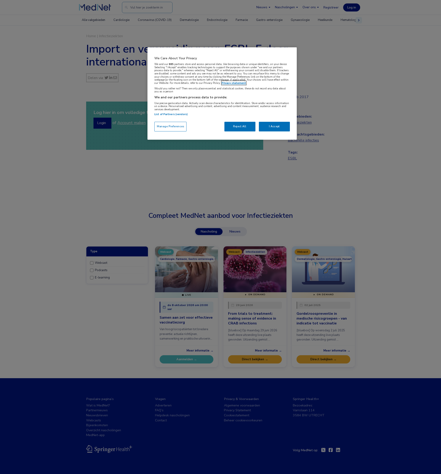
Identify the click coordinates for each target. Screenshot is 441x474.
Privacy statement (234, 83)
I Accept (274, 126)
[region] (222, 93)
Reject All (239, 126)
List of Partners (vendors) (171, 114)
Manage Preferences (170, 126)
